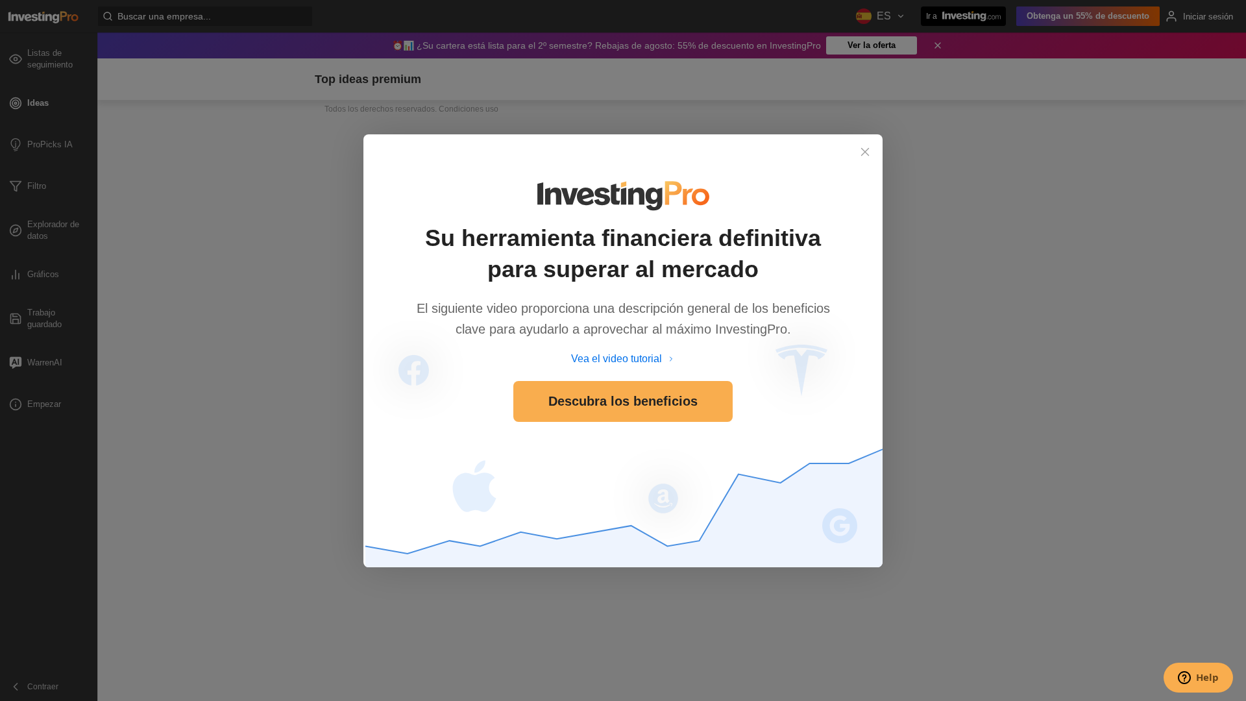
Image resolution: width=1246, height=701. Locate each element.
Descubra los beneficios (623, 401)
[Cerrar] (865, 152)
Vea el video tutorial (616, 358)
